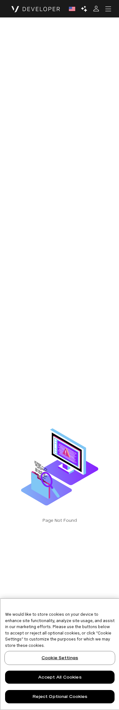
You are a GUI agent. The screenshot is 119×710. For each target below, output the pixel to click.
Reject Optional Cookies (60, 696)
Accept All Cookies (59, 677)
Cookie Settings (60, 657)
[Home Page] (36, 9)
